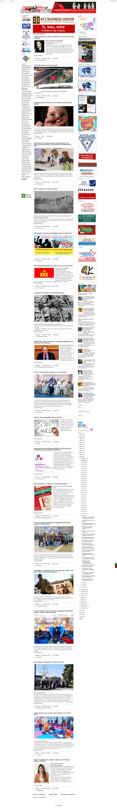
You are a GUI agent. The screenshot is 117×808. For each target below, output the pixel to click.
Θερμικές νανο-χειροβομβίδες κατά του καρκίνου (48, 417)
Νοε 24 (83, 474)
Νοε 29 (83, 464)
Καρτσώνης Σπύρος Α (26, 96)
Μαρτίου (82, 603)
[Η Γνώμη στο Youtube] (83, 427)
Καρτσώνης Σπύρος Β (26, 98)
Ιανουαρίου (83, 608)
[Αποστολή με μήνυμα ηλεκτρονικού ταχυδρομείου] (53, 58)
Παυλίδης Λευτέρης (26, 139)
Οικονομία (45, 606)
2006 (80, 618)
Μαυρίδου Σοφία (25, 117)
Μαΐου (82, 599)
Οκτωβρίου (83, 589)
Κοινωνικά (40, 478)
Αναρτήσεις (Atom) (42, 797)
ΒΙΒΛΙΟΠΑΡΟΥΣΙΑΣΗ (42, 517)
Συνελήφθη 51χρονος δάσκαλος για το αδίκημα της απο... (88, 524)
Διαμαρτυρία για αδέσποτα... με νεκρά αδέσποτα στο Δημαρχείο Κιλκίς (89, 329)
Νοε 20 (83, 482)
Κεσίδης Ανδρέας (25, 102)
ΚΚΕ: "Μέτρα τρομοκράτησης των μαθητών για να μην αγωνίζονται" (53, 265)
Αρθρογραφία (40, 790)
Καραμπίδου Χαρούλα (26, 93)
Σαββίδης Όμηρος (25, 149)
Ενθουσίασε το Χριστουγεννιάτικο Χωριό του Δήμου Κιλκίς (88, 350)
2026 (80, 434)
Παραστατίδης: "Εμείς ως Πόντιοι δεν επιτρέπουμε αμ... (88, 544)
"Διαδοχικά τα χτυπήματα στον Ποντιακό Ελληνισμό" (49, 293)
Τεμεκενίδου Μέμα (25, 162)
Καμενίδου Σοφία (25, 84)
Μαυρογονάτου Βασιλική (27, 119)
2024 (80, 438)
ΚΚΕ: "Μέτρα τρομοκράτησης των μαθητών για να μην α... (88, 538)
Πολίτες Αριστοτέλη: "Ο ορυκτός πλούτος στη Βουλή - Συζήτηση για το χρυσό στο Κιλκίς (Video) (89, 384)
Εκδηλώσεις (40, 183)
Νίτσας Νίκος (24, 136)
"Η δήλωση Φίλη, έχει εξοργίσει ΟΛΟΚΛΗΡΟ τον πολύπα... (88, 518)
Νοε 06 (83, 511)
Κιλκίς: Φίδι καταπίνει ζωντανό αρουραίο (46, 65)
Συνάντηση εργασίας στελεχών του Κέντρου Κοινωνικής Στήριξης (88, 371)
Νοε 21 (83, 480)
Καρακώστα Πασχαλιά (26, 91)
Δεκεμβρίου (83, 458)
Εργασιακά (40, 606)
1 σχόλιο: (43, 136)
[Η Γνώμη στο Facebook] (79, 426)
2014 (80, 610)
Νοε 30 (83, 462)
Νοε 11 (83, 501)
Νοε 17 (83, 488)
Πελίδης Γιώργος (25, 141)
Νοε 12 (83, 499)
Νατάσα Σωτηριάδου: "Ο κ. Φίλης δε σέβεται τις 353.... (88, 580)
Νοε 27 (83, 468)
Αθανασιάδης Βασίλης (26, 67)
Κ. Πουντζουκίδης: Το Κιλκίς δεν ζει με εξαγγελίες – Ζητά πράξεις (89, 361)
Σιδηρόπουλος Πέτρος (26, 154)
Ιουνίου (82, 597)
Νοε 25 (83, 472)
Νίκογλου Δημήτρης (26, 134)
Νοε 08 (83, 507)
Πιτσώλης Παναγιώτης (26, 143)
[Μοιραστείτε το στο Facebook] (56, 58)
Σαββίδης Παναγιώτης (26, 151)
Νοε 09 (83, 505)
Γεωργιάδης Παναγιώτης (27, 75)
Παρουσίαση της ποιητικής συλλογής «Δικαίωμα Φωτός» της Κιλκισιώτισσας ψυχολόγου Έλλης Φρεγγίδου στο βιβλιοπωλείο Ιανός (52, 144)
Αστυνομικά (40, 138)
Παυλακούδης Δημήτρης (27, 138)
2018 (80, 450)
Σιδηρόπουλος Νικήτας (27, 153)
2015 (80, 456)
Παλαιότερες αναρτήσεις (68, 794)
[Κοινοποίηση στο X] (55, 58)
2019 (80, 448)
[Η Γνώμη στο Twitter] (82, 426)
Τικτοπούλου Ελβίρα (26, 164)
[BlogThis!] (54, 58)
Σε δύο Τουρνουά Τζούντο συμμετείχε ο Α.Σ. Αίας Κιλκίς (50, 372)
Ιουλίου (82, 595)
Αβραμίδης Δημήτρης (26, 65)
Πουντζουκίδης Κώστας (27, 145)
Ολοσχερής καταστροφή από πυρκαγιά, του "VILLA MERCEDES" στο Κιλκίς (88, 339)
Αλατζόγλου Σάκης (26, 69)
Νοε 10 (83, 503)
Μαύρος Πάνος (25, 121)
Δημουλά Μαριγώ (25, 77)
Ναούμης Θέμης (25, 132)
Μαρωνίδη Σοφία (25, 115)
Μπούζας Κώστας (25, 130)
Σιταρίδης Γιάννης (25, 156)
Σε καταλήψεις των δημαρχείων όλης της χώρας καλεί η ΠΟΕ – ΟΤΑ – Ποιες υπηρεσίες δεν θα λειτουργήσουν (54, 571)
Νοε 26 (83, 470)
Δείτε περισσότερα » (38, 55)
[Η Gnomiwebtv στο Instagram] (91, 430)
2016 (80, 454)
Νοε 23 (83, 476)
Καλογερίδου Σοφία (26, 82)
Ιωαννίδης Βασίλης (26, 80)
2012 (80, 614)
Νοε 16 (83, 490)
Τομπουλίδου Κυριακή (26, 166)
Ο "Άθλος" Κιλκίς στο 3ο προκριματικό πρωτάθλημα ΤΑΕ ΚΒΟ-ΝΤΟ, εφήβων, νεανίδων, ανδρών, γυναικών (53, 611)
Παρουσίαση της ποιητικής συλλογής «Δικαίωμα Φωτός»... (87, 528)
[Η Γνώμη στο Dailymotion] (84, 430)
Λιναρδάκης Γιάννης (26, 108)
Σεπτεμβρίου (83, 591)
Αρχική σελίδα (53, 794)
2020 (80, 446)
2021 (80, 444)
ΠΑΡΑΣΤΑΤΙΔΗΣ (45, 367)
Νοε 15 (83, 492)
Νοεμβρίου (83, 460)
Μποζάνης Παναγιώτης (27, 128)
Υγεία (39, 443)
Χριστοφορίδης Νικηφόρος (25, 179)
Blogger (60, 805)
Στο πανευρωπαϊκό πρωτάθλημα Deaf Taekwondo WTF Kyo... (87, 562)
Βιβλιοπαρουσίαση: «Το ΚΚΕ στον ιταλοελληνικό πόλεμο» (51, 483)
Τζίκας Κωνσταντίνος (26, 176)
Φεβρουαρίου (84, 605)
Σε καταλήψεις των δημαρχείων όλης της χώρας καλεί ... (88, 566)
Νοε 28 (83, 466)
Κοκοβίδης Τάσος (25, 104)
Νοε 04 (83, 515)
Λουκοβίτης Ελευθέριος (27, 110)
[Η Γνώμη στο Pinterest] (84, 426)
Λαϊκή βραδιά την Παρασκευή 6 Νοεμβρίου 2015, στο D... (88, 535)
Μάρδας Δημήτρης (26, 111)
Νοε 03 (83, 582)
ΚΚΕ (39, 228)
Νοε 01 (83, 587)
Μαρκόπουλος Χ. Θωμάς (27, 113)
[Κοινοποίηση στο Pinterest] (57, 58)
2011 (80, 616)
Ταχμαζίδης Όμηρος (26, 160)
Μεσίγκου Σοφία (25, 123)
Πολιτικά (44, 60)
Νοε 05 (83, 513)
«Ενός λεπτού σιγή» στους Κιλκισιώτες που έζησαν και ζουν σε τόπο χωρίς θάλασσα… (89, 298)
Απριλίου (83, 601)
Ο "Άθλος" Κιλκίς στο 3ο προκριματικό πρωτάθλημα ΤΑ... (88, 569)
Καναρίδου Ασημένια (26, 86)
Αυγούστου (83, 593)
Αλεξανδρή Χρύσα (25, 71)
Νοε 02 (83, 584)
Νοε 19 (83, 484)
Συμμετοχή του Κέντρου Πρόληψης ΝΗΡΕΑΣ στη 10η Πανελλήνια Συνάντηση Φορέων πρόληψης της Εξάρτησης (52, 449)
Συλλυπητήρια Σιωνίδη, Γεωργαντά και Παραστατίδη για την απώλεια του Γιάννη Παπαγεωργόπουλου (89, 395)
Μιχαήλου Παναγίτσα (26, 126)
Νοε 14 (83, 494)
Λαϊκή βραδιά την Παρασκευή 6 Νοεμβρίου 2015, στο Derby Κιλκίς (53, 233)
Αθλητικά (39, 412)
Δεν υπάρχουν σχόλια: (46, 58)
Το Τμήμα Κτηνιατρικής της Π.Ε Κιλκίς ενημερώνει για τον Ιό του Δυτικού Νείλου (89, 309)
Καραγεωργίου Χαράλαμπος (25, 89)
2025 (80, 436)
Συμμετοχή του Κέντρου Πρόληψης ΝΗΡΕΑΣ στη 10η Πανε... (88, 554)
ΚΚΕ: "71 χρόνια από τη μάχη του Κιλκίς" (46, 189)
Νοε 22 (83, 478)
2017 (80, 452)
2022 (80, 442)
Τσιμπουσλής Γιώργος (26, 171)
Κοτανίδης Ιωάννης (26, 106)
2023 (80, 440)
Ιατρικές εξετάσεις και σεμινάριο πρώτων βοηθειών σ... (88, 576)
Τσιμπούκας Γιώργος (26, 169)
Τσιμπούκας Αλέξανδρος (27, 168)
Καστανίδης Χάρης (26, 100)
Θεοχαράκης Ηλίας (26, 78)
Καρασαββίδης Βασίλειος (27, 95)
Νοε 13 (83, 496)
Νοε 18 (83, 486)
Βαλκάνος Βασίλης (26, 73)
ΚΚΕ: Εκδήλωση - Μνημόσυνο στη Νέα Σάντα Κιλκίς (49, 662)
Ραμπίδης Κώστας (26, 147)
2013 (80, 612)
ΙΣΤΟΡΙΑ (39, 60)
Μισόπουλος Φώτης (26, 125)
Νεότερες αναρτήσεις (39, 794)
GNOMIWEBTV (41, 97)
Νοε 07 (83, 509)
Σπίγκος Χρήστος (25, 158)
